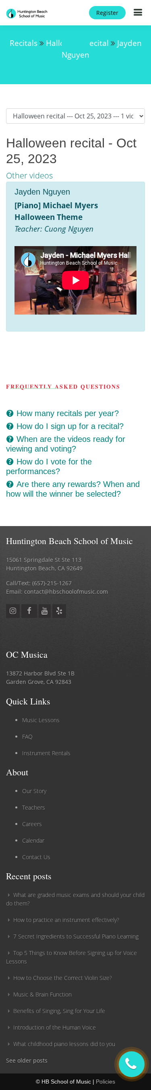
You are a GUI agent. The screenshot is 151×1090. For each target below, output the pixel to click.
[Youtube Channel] (45, 610)
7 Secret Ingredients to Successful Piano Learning (76, 936)
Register (107, 13)
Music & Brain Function (42, 994)
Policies (105, 1081)
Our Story (34, 791)
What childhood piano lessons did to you (64, 1044)
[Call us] (132, 1064)
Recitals (23, 42)
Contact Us (36, 857)
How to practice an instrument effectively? (66, 920)
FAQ (27, 736)
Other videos (29, 175)
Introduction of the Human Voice (54, 1027)
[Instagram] (13, 610)
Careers (32, 824)
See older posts (27, 1060)
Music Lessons (41, 720)
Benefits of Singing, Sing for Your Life (59, 1011)
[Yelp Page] (59, 610)
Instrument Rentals (46, 753)
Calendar (33, 840)
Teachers (33, 807)
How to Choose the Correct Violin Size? (62, 978)
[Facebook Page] (29, 610)
